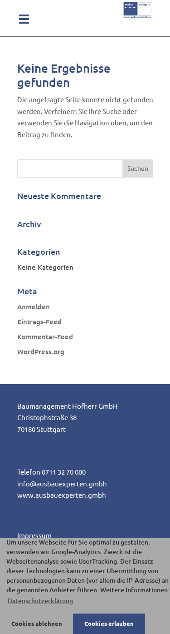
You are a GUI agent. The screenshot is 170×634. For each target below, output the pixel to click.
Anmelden (33, 307)
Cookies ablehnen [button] (36, 623)
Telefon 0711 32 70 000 (51, 472)
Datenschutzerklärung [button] (40, 600)
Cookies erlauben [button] (109, 623)
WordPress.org (40, 352)
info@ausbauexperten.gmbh (62, 484)
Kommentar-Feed (45, 337)
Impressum (34, 536)
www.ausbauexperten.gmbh (61, 495)
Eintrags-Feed (39, 322)
